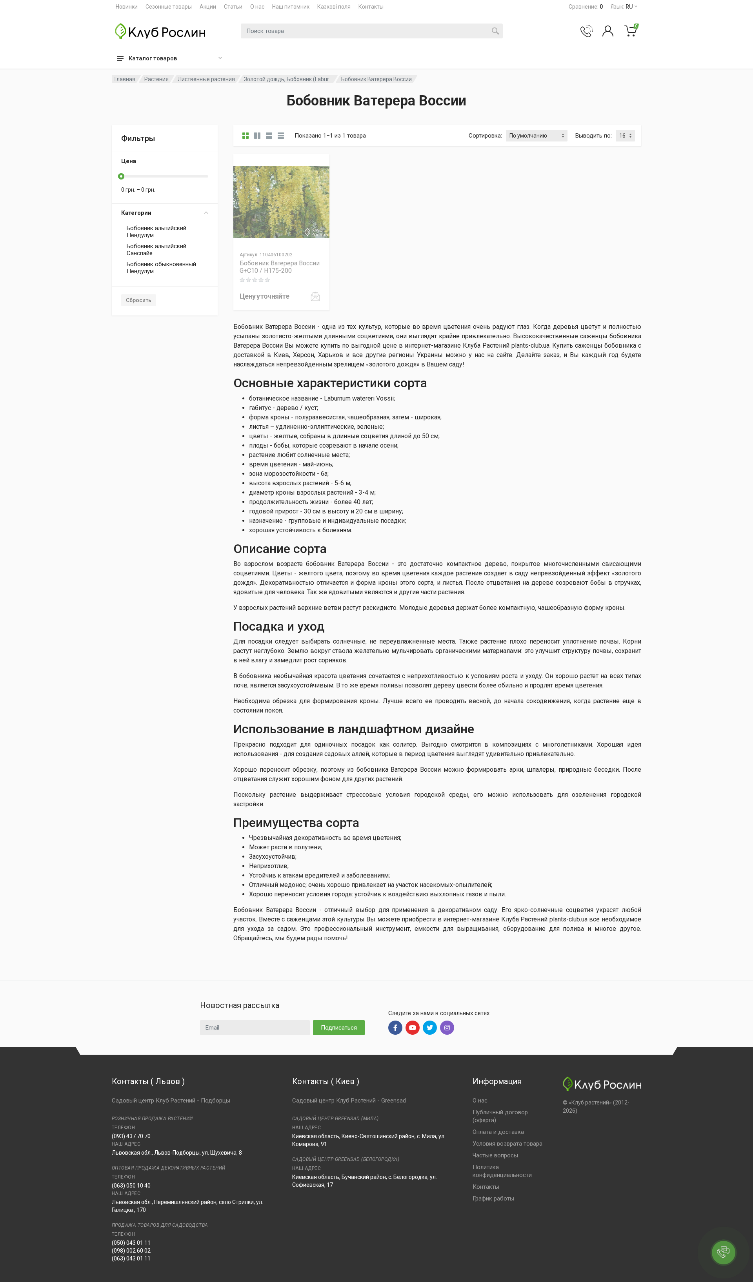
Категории (136, 212)
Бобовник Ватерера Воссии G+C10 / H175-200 (280, 266)
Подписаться (339, 1027)
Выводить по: (593, 135)
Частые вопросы (495, 1155)
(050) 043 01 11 (131, 1243)
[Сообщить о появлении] (315, 296)
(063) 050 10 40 (131, 1185)
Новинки (127, 6)
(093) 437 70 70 (131, 1136)
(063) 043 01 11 (131, 1258)
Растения (156, 79)
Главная (125, 79)
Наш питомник (290, 6)
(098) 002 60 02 (131, 1251)
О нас (257, 6)
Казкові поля (334, 6)
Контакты (371, 6)
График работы (493, 1198)
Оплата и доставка (498, 1131)
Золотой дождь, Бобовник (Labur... (288, 79)
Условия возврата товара (507, 1143)
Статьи (233, 6)
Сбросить (138, 300)
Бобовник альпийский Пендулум (156, 232)
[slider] (121, 176)
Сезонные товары (169, 6)
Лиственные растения (206, 79)
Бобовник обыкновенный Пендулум (161, 268)
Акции (208, 6)
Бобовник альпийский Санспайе (156, 250)
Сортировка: (485, 135)
